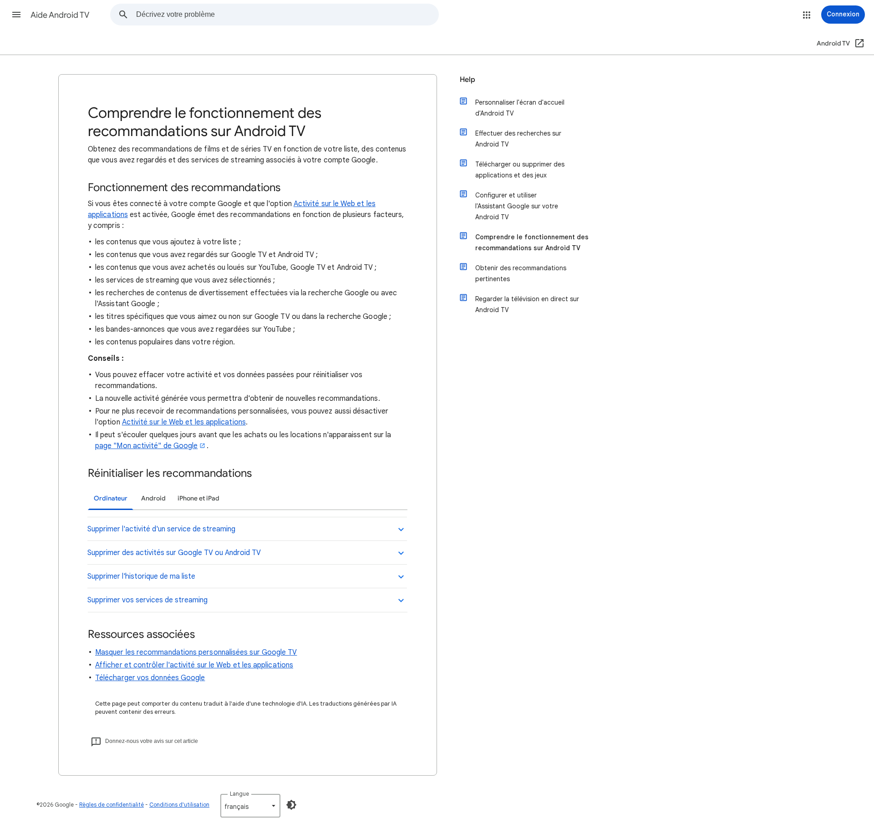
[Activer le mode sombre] (291, 805)
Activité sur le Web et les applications (184, 422)
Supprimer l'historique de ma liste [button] (141, 576)
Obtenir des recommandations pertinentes (520, 273)
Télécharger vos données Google (150, 677)
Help (467, 79)
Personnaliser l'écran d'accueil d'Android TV (519, 107)
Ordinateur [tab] (110, 498)
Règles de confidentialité (111, 804)
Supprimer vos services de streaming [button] (147, 600)
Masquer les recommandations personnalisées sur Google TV (196, 652)
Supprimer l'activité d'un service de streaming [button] (161, 529)
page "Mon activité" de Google (146, 445)
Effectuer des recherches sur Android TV (518, 138)
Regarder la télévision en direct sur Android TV (527, 304)
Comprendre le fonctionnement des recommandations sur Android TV (532, 242)
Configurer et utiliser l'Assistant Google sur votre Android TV (516, 206)
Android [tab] (153, 498)
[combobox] (287, 14)
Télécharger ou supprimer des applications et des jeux (519, 169)
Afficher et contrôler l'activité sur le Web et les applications (194, 665)
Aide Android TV (59, 15)
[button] (16, 14)
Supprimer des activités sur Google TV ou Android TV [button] (174, 552)
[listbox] (250, 806)
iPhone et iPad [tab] (198, 498)
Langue (239, 793)
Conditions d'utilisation (179, 804)
